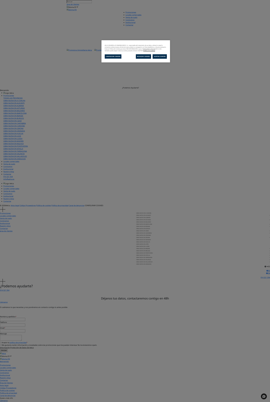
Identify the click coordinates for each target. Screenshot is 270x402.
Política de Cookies (149, 51)
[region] (135, 51)
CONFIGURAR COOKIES (113, 56)
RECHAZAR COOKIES (143, 56)
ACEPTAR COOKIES (160, 56)
